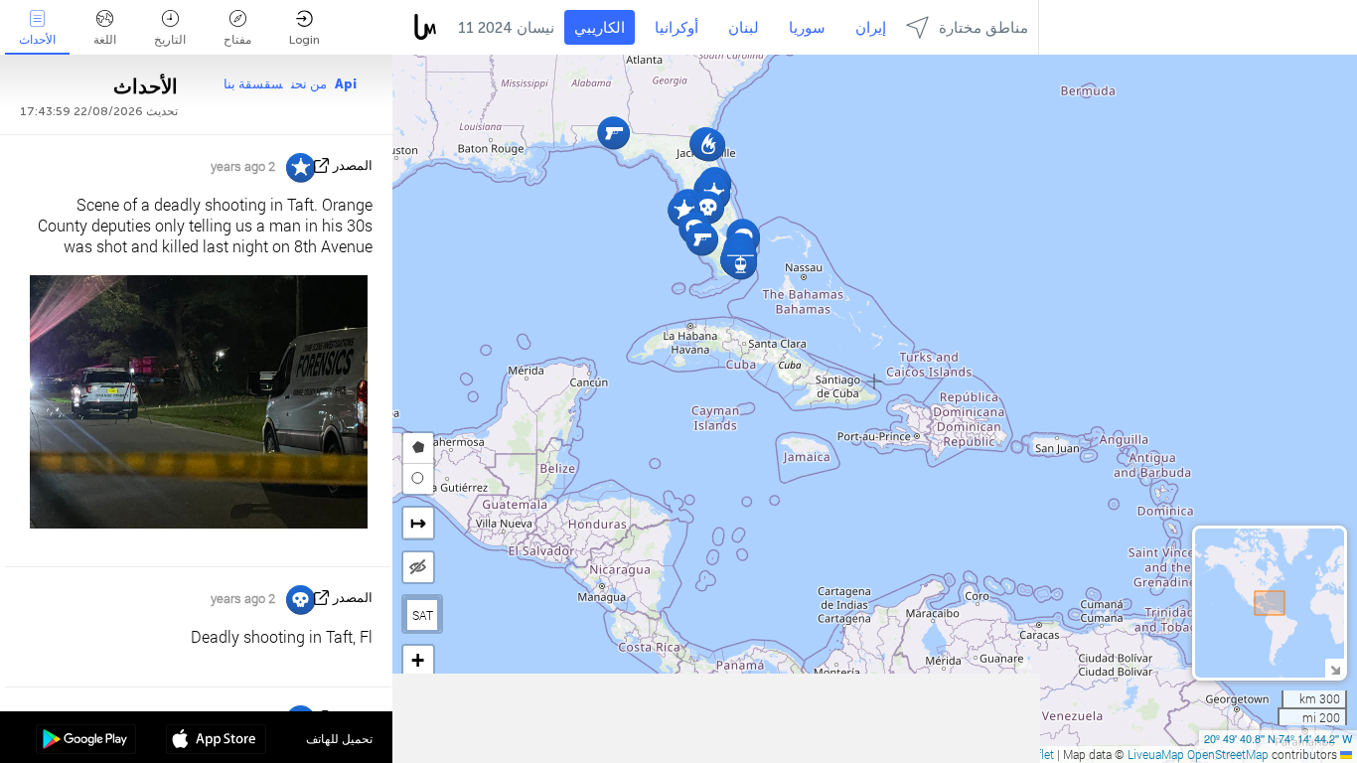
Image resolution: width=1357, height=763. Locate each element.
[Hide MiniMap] (1334, 668)
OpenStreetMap (1228, 754)
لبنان (743, 28)
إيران (870, 28)
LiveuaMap (1156, 754)
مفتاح (237, 40)
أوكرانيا (676, 28)
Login (304, 40)
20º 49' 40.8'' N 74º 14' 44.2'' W (1278, 738)
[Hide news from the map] (418, 567)
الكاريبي (599, 28)
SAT (422, 615)
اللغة (104, 40)
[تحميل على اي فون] (216, 741)
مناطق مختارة (983, 28)
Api (346, 83)
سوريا (807, 28)
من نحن (309, 83)
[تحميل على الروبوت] (86, 741)
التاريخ (170, 40)
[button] (740, 262)
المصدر (353, 165)
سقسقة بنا (253, 83)
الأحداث (37, 40)
